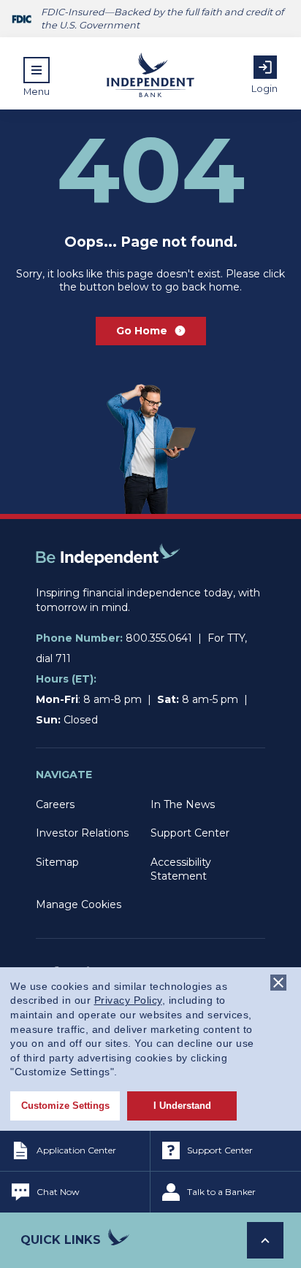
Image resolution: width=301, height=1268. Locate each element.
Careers (55, 804)
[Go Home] (108, 578)
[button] (36, 76)
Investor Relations (82, 832)
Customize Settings (65, 1105)
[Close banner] (278, 983)
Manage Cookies (78, 904)
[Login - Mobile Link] (265, 67)
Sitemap (57, 862)
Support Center (189, 832)
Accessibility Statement (180, 869)
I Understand (182, 1105)
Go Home (141, 330)
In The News (182, 804)
